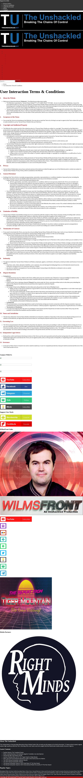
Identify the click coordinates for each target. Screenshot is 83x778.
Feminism (2, 772)
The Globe (8, 775)
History (5, 76)
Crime (30, 771)
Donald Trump (54, 771)
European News (73, 771)
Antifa (15, 771)
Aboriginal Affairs (4, 771)
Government (22, 772)
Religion (45, 774)
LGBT (62, 772)
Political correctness (24, 774)
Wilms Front (9, 56)
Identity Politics (33, 772)
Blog (4, 70)
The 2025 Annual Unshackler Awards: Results (15, 760)
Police (16, 774)
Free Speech (15, 772)
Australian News (21, 771)
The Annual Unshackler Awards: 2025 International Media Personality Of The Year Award (27, 764)
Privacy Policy (7, 3)
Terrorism (2, 775)
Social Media (78, 774)
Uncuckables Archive (12, 63)
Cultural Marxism (36, 771)
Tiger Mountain (10, 58)
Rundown (64, 774)
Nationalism (70, 772)
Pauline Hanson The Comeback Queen (13, 752)
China (27, 771)
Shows (5, 53)
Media (65, 772)
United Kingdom (15, 775)
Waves (36, 775)
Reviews (5, 78)
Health (27, 772)
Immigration (41, 772)
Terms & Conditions (8, 5)
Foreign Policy (8, 772)
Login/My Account (8, 6)
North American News (9, 774)
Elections (66, 771)
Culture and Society (46, 771)
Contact (5, 10)
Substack (5, 65)
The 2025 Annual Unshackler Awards (13, 761)
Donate (5, 69)
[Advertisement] (13, 726)
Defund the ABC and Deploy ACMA (12, 755)
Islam (57, 772)
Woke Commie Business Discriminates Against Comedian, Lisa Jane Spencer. (23, 754)
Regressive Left (38, 774)
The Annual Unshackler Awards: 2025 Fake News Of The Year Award (21, 763)
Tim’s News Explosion (12, 55)
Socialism (72, 774)
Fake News (80, 771)
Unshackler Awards (8, 72)
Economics (61, 771)
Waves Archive (10, 62)
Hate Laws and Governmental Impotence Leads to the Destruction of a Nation (24, 758)
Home (4, 51)
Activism (11, 771)
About (5, 8)
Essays (5, 74)
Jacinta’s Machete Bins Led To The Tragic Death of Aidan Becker (20, 757)
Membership (6, 67)
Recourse (31, 774)
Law (60, 772)
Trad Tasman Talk (11, 60)
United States (23, 775)
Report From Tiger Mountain (54, 774)
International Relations (50, 772)
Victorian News (31, 775)
